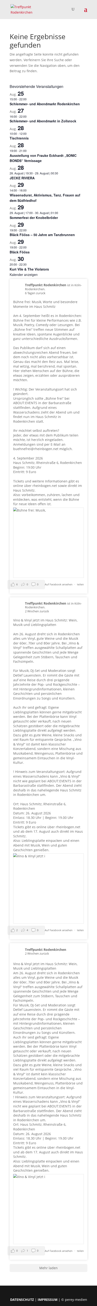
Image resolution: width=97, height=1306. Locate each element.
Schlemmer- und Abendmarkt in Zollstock (43, 121)
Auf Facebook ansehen (59, 584)
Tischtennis (19, 138)
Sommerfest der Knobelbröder (34, 217)
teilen (80, 584)
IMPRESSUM (47, 1299)
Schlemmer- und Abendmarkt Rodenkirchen (45, 104)
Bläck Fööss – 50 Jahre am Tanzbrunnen (42, 234)
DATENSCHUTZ (22, 1299)
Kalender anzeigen (24, 274)
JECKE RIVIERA (22, 178)
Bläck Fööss (20, 252)
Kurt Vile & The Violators (29, 269)
